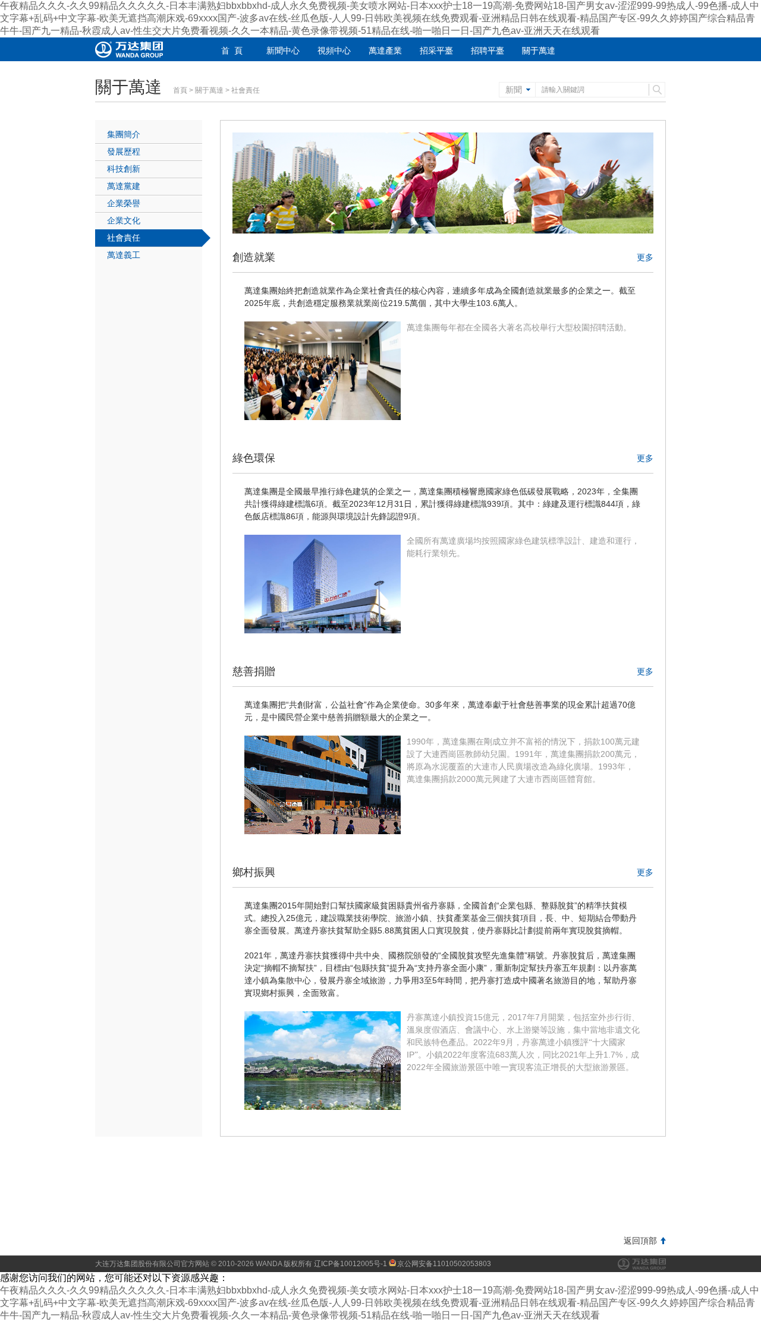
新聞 (513, 89)
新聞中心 (283, 50)
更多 (645, 257)
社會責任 (123, 237)
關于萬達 (538, 50)
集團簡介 (123, 134)
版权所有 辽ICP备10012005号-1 (335, 1264)
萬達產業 (385, 50)
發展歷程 (123, 151)
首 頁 (232, 50)
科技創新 (123, 168)
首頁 (180, 90)
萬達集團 (642, 1264)
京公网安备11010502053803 (444, 1264)
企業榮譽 (123, 203)
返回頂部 (640, 1240)
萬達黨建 (123, 186)
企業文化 (123, 220)
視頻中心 (334, 50)
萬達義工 (123, 255)
